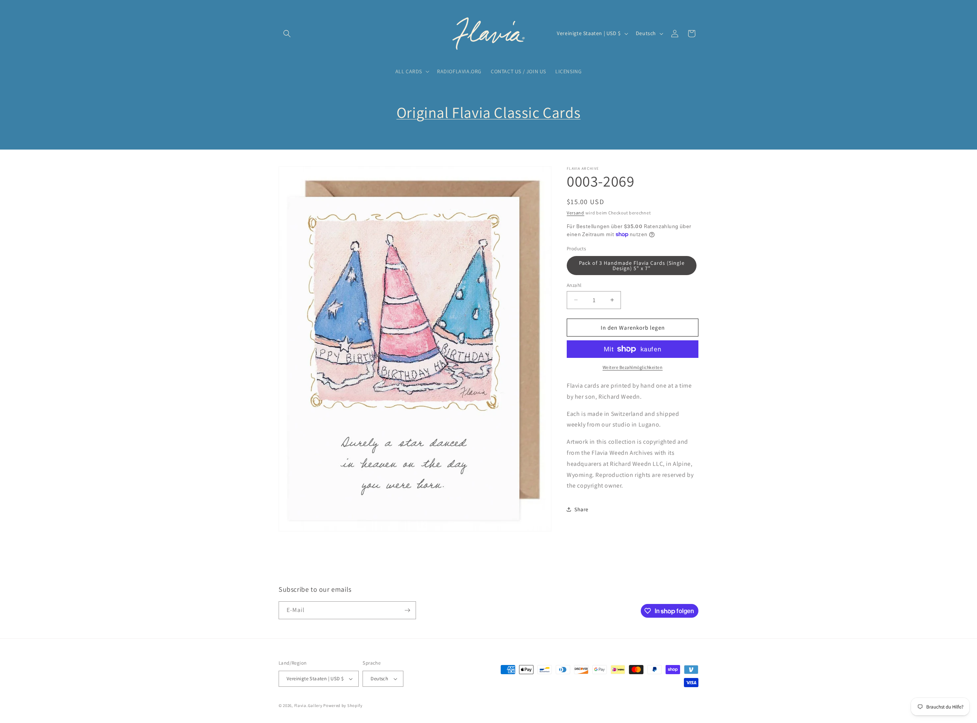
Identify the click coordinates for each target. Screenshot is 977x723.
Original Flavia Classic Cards (488, 112)
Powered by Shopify (343, 705)
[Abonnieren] (407, 610)
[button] (287, 33)
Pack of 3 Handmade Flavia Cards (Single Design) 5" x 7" (632, 265)
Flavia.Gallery (308, 705)
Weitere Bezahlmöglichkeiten (633, 367)
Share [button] (581, 509)
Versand (575, 213)
